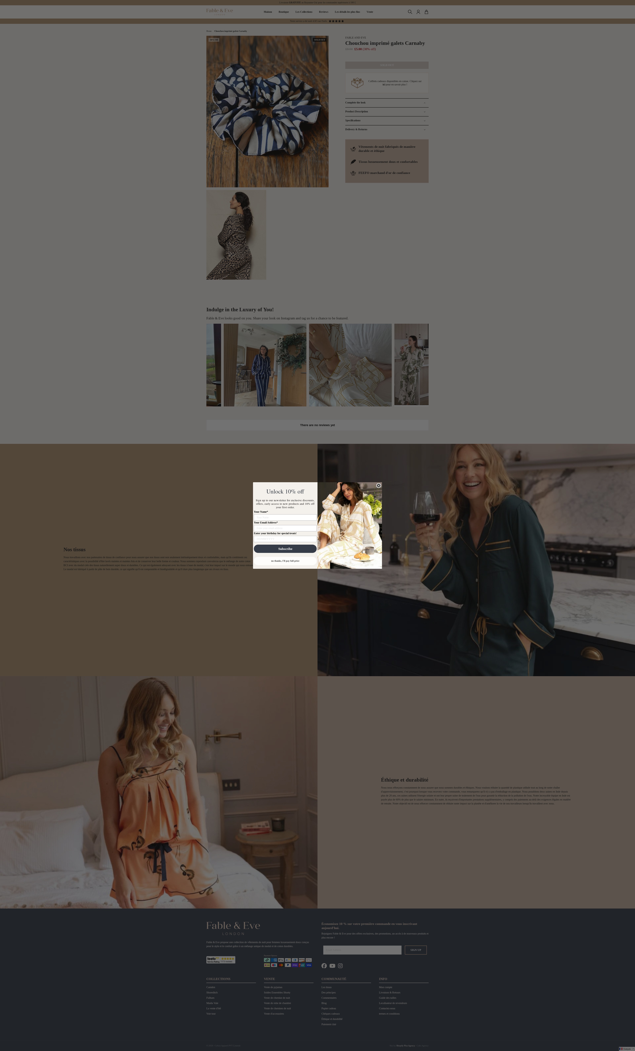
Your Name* (261, 511)
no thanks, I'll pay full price (285, 561)
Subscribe (285, 549)
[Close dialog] (379, 486)
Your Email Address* (266, 522)
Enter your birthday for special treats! (275, 533)
